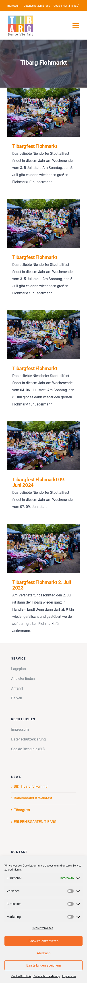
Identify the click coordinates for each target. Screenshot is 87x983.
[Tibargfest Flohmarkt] (43, 112)
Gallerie (50, 112)
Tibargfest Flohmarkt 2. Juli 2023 (37, 548)
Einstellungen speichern (43, 965)
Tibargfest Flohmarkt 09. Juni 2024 (37, 446)
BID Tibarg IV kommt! (31, 786)
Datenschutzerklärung (46, 976)
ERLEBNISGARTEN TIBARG (35, 822)
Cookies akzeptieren (43, 941)
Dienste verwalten (42, 928)
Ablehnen (43, 953)
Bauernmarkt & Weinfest (33, 798)
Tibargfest (22, 810)
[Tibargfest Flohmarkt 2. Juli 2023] (43, 548)
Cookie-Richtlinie (21, 976)
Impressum (69, 976)
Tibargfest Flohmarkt (37, 112)
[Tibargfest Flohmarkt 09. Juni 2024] (43, 445)
